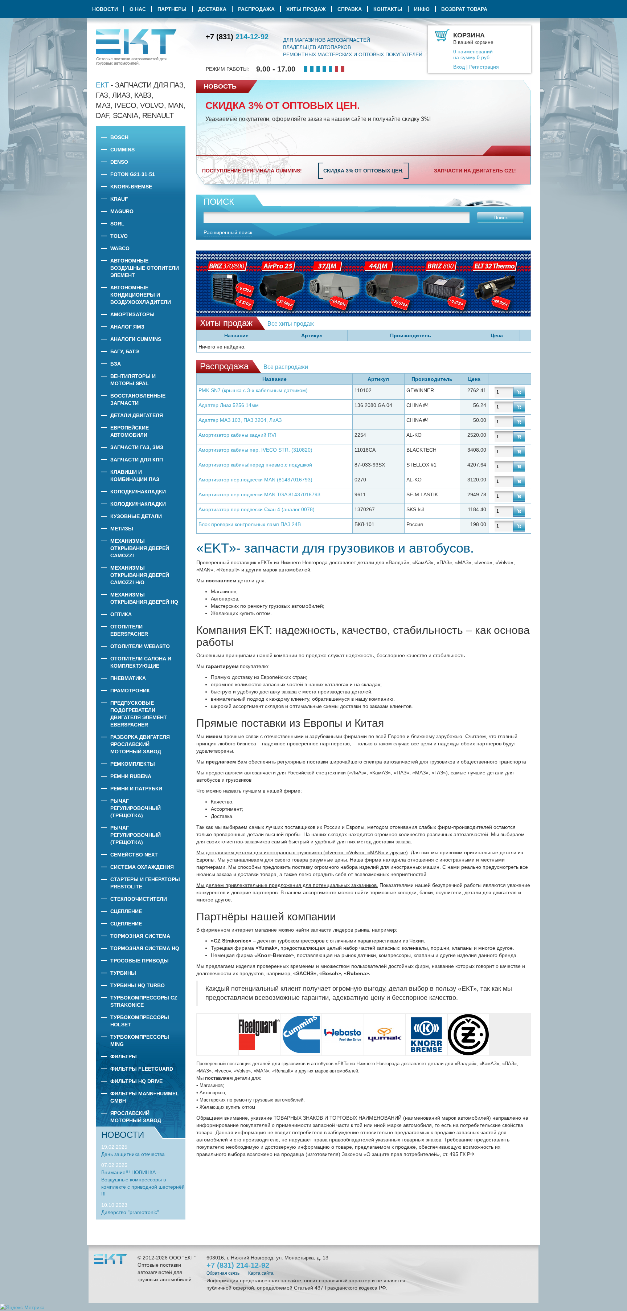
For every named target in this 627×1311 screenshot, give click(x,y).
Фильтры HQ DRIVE (136, 1081)
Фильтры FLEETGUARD (141, 1069)
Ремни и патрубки (136, 788)
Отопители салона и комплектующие (140, 662)
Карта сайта (261, 1273)
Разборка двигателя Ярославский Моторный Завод (140, 744)
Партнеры (172, 9)
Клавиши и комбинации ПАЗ (134, 475)
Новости (105, 9)
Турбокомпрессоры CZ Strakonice (143, 1001)
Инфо (422, 9)
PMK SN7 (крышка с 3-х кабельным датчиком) (253, 390)
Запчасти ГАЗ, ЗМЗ (136, 447)
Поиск (500, 217)
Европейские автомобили (129, 431)
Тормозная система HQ (144, 948)
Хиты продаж (306, 9)
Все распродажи (285, 367)
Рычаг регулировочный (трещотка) (135, 808)
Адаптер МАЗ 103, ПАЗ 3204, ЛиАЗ (240, 420)
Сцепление (126, 911)
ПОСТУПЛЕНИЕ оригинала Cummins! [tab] (252, 171)
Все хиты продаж (290, 324)
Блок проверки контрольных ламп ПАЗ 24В (249, 524)
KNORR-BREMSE (131, 187)
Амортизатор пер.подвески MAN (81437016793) (255, 480)
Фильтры (123, 1056)
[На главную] (136, 47)
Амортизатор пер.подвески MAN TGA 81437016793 (259, 494)
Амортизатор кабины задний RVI (237, 435)
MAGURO (122, 211)
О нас (138, 9)
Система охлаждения (142, 867)
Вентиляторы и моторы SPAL (133, 379)
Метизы (121, 529)
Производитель (410, 335)
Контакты (387, 9)
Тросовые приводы (139, 961)
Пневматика (128, 678)
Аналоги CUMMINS (135, 339)
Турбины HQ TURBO (137, 985)
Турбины (123, 973)
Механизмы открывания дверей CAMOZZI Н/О (139, 575)
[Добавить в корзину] (519, 392)
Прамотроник (130, 690)
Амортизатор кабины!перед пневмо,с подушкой (255, 465)
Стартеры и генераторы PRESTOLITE (145, 882)
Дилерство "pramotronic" (130, 1212)
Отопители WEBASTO (140, 646)
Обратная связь (222, 1273)
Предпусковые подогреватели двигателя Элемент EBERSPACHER (138, 714)
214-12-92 (237, 37)
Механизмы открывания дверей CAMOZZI (139, 548)
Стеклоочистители (138, 899)
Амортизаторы (132, 314)
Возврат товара (464, 9)
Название (236, 335)
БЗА (115, 364)
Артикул (312, 335)
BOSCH (119, 137)
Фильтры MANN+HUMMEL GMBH (144, 1097)
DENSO (119, 162)
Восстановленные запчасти (137, 399)
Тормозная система (140, 936)
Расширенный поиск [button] (228, 232)
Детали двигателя (136, 415)
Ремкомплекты (132, 764)
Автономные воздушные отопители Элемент (144, 268)
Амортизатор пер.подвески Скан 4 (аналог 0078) (256, 509)
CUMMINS (122, 149)
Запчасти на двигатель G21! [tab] (475, 171)
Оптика (121, 614)
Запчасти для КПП (136, 460)
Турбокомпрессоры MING (139, 1040)
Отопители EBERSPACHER (129, 630)
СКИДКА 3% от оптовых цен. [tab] (363, 171)
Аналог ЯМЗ (127, 327)
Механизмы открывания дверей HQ (144, 598)
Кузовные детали (136, 516)
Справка (349, 9)
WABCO (120, 248)
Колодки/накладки (138, 491)
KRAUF (119, 199)
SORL (117, 224)
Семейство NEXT (134, 855)
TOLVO (119, 236)
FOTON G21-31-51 (132, 174)
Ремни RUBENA (130, 776)
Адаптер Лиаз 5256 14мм (228, 405)
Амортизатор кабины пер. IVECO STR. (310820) (255, 450)
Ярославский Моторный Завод (135, 1116)
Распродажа (256, 9)
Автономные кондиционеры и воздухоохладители (140, 295)
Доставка (212, 9)
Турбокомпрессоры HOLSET (139, 1020)
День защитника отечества (133, 1154)
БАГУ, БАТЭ (124, 351)
